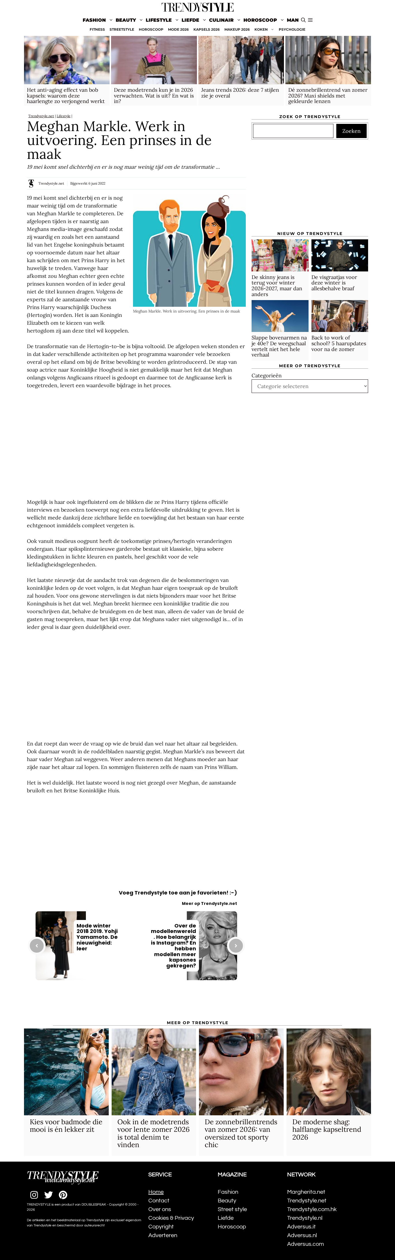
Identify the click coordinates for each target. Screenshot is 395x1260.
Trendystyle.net (41, 116)
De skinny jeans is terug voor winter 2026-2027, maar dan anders (277, 285)
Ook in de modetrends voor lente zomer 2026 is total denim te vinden (153, 1133)
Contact (158, 1201)
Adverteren (162, 1235)
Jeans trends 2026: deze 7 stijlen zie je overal (240, 93)
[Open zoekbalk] (303, 20)
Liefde (190, 20)
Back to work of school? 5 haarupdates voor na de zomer (338, 343)
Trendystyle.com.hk (312, 1209)
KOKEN (261, 29)
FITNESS (97, 29)
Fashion (94, 20)
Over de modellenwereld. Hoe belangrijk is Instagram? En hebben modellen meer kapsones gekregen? (173, 945)
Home (156, 1192)
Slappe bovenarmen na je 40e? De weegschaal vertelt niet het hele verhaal (279, 346)
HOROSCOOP (151, 29)
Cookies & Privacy (171, 1218)
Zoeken (351, 131)
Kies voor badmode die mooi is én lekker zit (66, 1125)
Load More (136, 1004)
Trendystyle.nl (304, 1218)
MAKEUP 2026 (237, 29)
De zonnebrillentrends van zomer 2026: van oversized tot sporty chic (241, 1133)
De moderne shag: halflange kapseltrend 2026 (326, 1129)
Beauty (126, 20)
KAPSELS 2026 (206, 29)
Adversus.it (301, 1227)
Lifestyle (159, 20)
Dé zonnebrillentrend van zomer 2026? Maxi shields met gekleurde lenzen (328, 96)
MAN (293, 20)
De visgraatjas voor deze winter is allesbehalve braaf (334, 283)
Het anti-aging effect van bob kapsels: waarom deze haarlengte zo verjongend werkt (66, 96)
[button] (310, 20)
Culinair (221, 20)
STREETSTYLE (122, 29)
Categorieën (267, 375)
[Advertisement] (136, 443)
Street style (232, 1209)
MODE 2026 (178, 29)
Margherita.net (306, 1192)
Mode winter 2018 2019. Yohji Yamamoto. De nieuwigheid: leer (97, 937)
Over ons (159, 1209)
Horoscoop (260, 20)
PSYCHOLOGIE (292, 29)
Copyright (161, 1227)
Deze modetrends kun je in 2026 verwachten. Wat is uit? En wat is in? (154, 96)
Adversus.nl (302, 1235)
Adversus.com (305, 1244)
